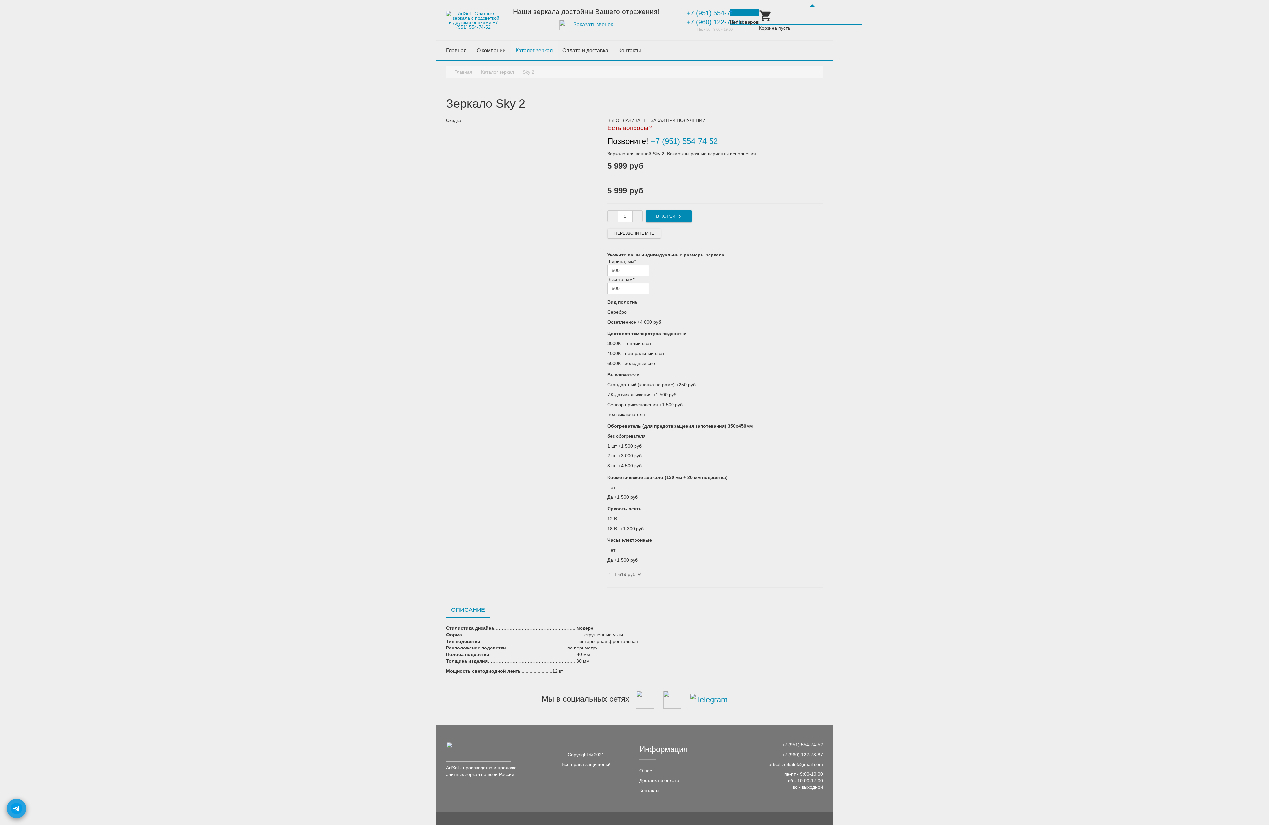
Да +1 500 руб (622, 497)
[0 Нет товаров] (765, 20)
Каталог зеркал (534, 50)
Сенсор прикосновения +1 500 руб (645, 404)
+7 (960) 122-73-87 (715, 22)
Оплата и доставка (585, 50)
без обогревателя (626, 436)
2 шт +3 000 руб (624, 455)
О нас (645, 770)
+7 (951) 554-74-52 (715, 13)
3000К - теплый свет (629, 343)
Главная (456, 50)
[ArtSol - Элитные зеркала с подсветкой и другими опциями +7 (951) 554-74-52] (473, 20)
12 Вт (613, 518)
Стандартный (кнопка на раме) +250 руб (651, 384)
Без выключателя (626, 414)
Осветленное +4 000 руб (634, 322)
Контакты (629, 50)
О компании (491, 50)
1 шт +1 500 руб (624, 446)
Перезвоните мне (634, 233)
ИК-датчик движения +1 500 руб (641, 394)
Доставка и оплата (659, 780)
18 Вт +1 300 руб (625, 528)
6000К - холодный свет (632, 363)
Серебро (617, 312)
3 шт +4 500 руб (624, 465)
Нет (611, 487)
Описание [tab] (468, 610)
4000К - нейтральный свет (635, 353)
